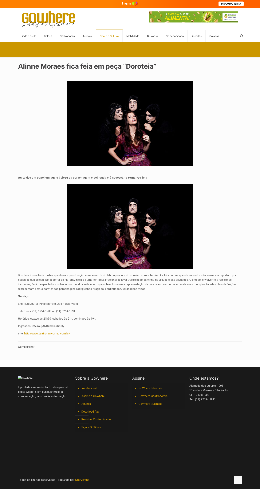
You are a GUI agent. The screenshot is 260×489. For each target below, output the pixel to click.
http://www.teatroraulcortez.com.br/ (47, 333)
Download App (90, 411)
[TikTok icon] (228, 480)
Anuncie (86, 404)
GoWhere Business (150, 404)
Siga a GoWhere (91, 427)
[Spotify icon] (220, 480)
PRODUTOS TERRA (231, 4)
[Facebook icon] (204, 480)
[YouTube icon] (208, 480)
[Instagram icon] (216, 480)
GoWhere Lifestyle (150, 388)
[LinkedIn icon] (212, 480)
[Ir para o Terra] (130, 4)
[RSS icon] (224, 480)
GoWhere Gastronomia (153, 396)
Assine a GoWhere (93, 396)
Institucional (89, 388)
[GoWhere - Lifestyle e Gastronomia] (48, 19)
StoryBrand (82, 480)
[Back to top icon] (238, 480)
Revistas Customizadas (96, 419)
